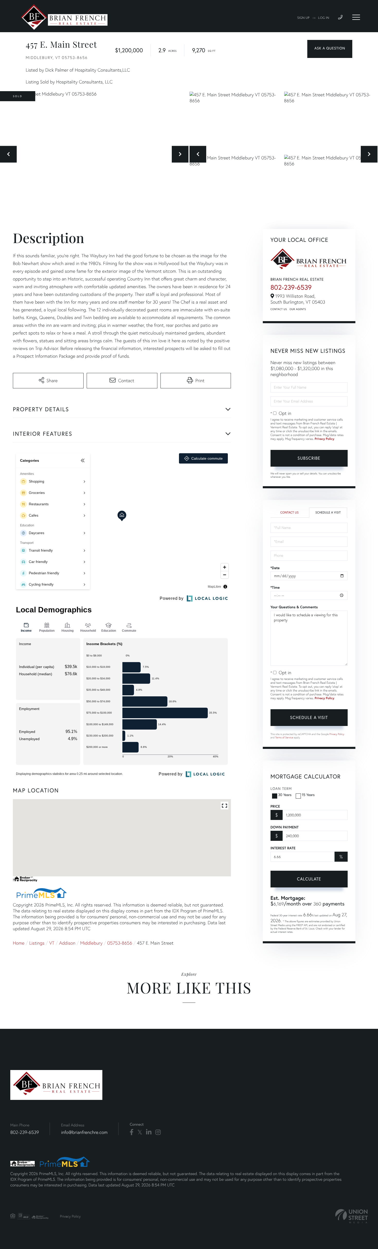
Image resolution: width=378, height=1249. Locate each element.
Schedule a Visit (328, 513)
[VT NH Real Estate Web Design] (351, 1216)
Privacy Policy (324, 439)
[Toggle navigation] (356, 17)
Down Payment (285, 827)
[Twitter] (139, 1132)
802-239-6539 (291, 287)
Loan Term (281, 788)
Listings (36, 943)
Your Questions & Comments (294, 607)
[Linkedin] (148, 1132)
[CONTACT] (329, 49)
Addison (67, 943)
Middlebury (91, 943)
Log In (323, 18)
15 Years (308, 794)
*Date (275, 568)
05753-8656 (119, 943)
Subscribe (309, 458)
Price (275, 806)
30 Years (285, 794)
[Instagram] (158, 1132)
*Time (275, 587)
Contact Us (279, 309)
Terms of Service (284, 737)
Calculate (309, 879)
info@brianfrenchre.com (84, 1132)
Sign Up (303, 18)
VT (52, 943)
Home (18, 943)
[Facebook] (131, 1132)
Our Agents (298, 309)
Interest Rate (283, 848)
